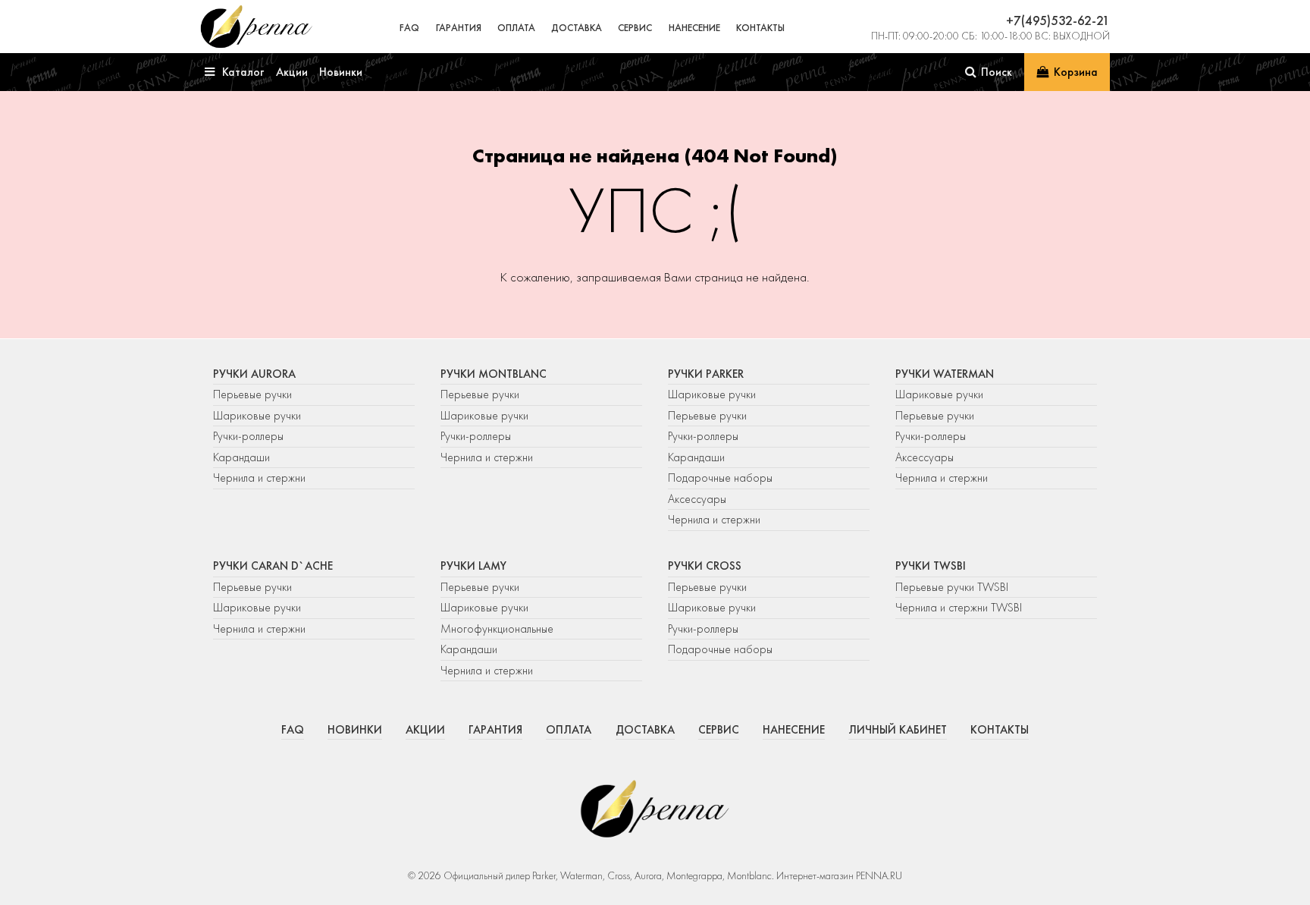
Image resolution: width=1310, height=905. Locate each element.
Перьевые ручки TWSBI (951, 587)
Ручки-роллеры (248, 436)
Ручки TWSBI (930, 565)
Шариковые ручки (257, 415)
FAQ (409, 27)
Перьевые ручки (252, 394)
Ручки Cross (704, 565)
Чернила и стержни (259, 477)
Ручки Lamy (473, 565)
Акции (425, 729)
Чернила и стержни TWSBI (958, 607)
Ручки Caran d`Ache (273, 565)
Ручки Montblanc (493, 374)
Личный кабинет (897, 729)
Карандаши (241, 457)
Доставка (576, 27)
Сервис (635, 27)
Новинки (355, 729)
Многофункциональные (498, 628)
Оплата (516, 27)
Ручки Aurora (254, 374)
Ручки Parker (706, 374)
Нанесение (694, 27)
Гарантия (458, 27)
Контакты (760, 27)
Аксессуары (697, 499)
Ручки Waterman (944, 374)
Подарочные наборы (720, 477)
